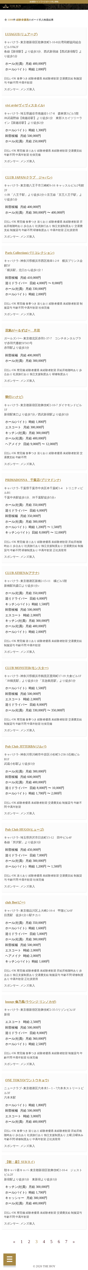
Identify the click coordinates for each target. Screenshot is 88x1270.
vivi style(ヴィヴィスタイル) (25, 105)
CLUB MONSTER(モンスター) (27, 668)
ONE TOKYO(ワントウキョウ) (27, 1080)
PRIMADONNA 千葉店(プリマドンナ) (33, 480)
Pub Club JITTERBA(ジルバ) (25, 746)
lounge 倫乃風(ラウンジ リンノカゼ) (30, 1001)
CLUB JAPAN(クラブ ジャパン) (28, 177)
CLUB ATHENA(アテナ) (22, 573)
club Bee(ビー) (15, 902)
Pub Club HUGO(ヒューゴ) (24, 829)
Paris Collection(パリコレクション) (29, 253)
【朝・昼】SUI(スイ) (20, 1162)
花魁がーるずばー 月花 (22, 330)
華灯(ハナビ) (14, 397)
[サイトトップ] (11, 6)
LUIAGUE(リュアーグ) (21, 34)
